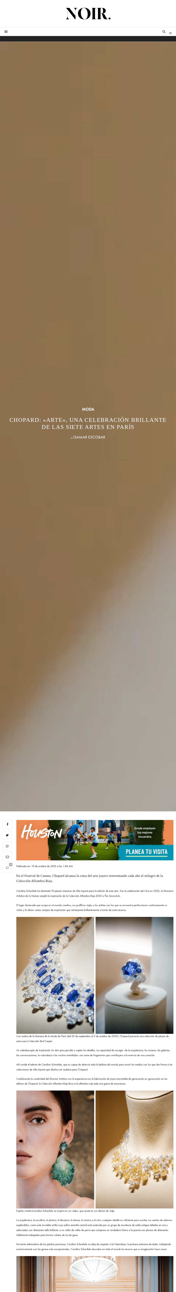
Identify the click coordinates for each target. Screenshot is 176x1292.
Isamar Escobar (89, 437)
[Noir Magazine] (88, 13)
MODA (88, 409)
